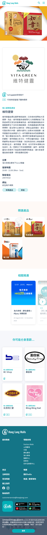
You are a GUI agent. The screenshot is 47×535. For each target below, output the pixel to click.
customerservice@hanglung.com (15, 497)
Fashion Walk (29, 444)
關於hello (28, 474)
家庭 (23, 190)
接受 (23, 531)
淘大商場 (27, 455)
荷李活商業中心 (29, 463)
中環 (25, 450)
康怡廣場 (27, 452)
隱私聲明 (16, 520)
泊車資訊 (6, 474)
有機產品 (9, 190)
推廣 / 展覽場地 (30, 478)
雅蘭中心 (27, 458)
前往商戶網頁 (7, 185)
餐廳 (25, 469)
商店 (4, 469)
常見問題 (6, 478)
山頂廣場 (27, 447)
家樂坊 (26, 461)
